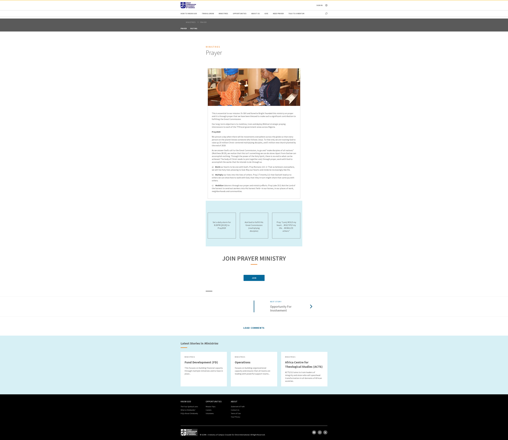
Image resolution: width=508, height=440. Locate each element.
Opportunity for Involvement (280, 308)
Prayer (203, 22)
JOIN (254, 278)
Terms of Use (236, 413)
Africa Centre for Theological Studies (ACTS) (304, 364)
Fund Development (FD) (201, 362)
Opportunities (239, 13)
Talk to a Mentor (296, 13)
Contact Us (235, 410)
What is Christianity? (188, 410)
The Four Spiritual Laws (189, 406)
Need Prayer (278, 13)
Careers (208, 410)
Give (266, 13)
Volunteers (210, 413)
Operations (242, 362)
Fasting (193, 28)
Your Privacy (235, 417)
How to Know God (189, 13)
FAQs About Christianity (189, 413)
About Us (255, 13)
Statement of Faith (238, 406)
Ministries (223, 13)
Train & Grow (208, 13)
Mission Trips (210, 406)
